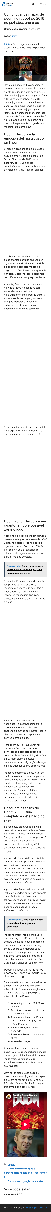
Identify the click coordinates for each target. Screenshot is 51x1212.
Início (7, 44)
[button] (33, 4)
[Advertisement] (25, 200)
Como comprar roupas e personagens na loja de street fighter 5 (25, 1172)
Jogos (11, 1164)
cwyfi (15, 36)
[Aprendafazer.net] (7, 4)
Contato (43, 1207)
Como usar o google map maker (26, 1181)
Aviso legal (31, 1207)
